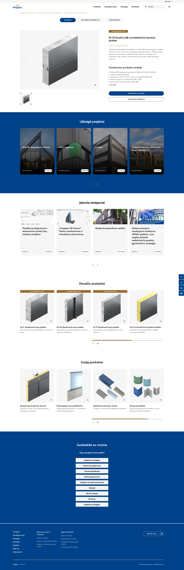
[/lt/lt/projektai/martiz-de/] (37, 151)
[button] (169, 6)
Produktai (97, 7)
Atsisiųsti (92, 488)
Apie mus (16, 548)
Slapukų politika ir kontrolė (68, 539)
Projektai (16, 545)
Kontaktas (135, 7)
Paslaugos (124, 7)
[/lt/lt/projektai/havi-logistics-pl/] (74, 151)
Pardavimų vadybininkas (92, 466)
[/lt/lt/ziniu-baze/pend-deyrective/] (146, 232)
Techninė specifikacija (92, 471)
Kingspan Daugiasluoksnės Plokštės (47, 541)
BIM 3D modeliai (92, 493)
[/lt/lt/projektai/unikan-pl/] (110, 151)
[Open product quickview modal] (51, 321)
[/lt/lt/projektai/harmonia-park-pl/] (146, 151)
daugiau (113, 85)
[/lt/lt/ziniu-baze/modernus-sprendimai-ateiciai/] (110, 232)
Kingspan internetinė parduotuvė (92, 482)
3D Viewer (91, 499)
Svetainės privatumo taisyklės (69, 547)
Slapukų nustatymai (66, 535)
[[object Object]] (37, 307)
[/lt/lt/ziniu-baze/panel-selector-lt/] (37, 232)
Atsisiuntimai (17, 552)
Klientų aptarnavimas (92, 477)
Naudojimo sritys (110, 7)
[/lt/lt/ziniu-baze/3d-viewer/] (74, 232)
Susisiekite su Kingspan (92, 460)
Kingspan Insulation (42, 538)
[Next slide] (97, 343)
